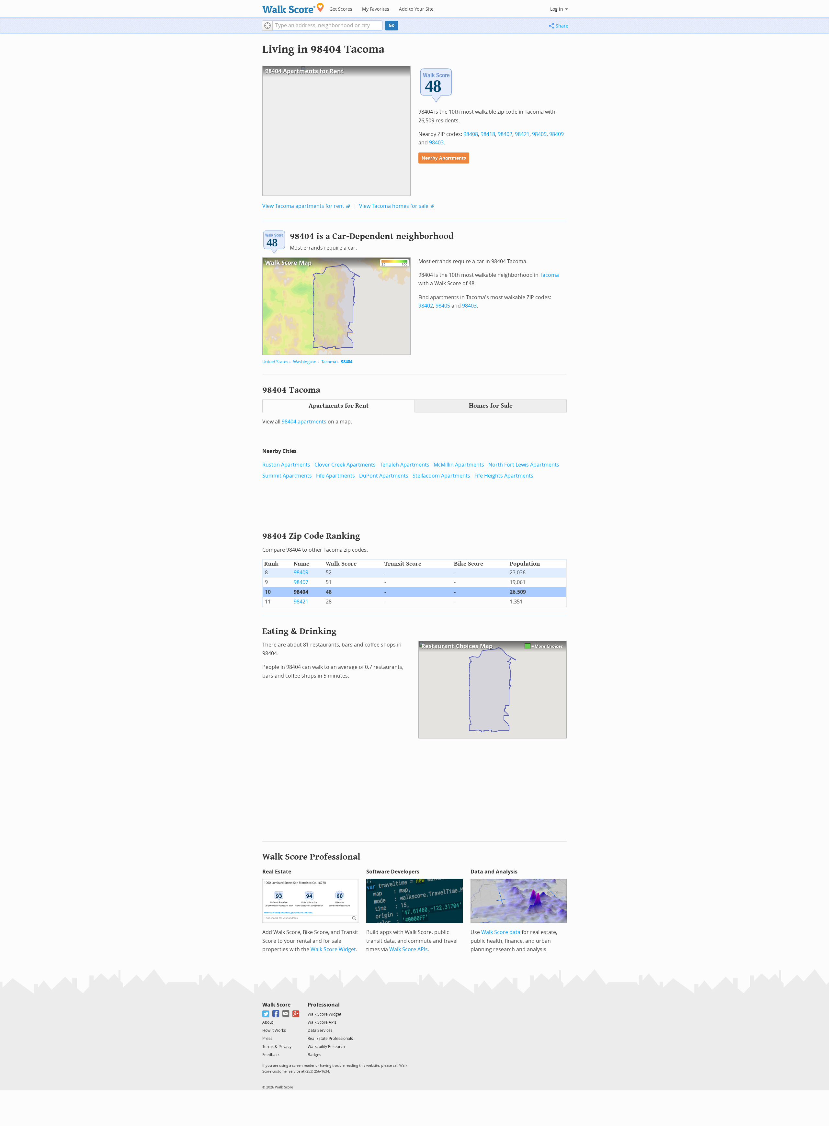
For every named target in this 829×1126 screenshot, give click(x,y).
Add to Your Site (416, 9)
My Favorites (375, 9)
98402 (505, 134)
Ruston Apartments (286, 465)
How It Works (274, 1030)
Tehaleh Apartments (404, 465)
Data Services (320, 1030)
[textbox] (327, 25)
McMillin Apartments (459, 465)
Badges (314, 1055)
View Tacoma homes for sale (393, 206)
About (267, 1022)
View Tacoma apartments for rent (303, 206)
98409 (556, 134)
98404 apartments (304, 422)
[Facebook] (276, 1014)
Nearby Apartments (444, 158)
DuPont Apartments (383, 476)
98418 (488, 134)
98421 (522, 134)
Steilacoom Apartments (441, 476)
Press (267, 1038)
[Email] (286, 1014)
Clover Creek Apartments (345, 465)
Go (392, 25)
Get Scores (340, 9)
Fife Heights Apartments (503, 476)
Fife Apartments (335, 476)
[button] (267, 25)
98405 (539, 134)
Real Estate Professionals (330, 1038)
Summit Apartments (287, 476)
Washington (304, 361)
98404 (346, 361)
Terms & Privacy (276, 1046)
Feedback (270, 1055)
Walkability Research (326, 1046)
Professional (324, 1005)
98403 (436, 143)
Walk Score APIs (408, 949)
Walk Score (276, 1005)
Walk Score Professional (311, 856)
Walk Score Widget (333, 949)
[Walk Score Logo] (293, 8)
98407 (301, 582)
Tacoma (328, 361)
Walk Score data (500, 932)
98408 (470, 134)
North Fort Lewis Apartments (523, 465)
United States (275, 361)
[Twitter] (266, 1014)
